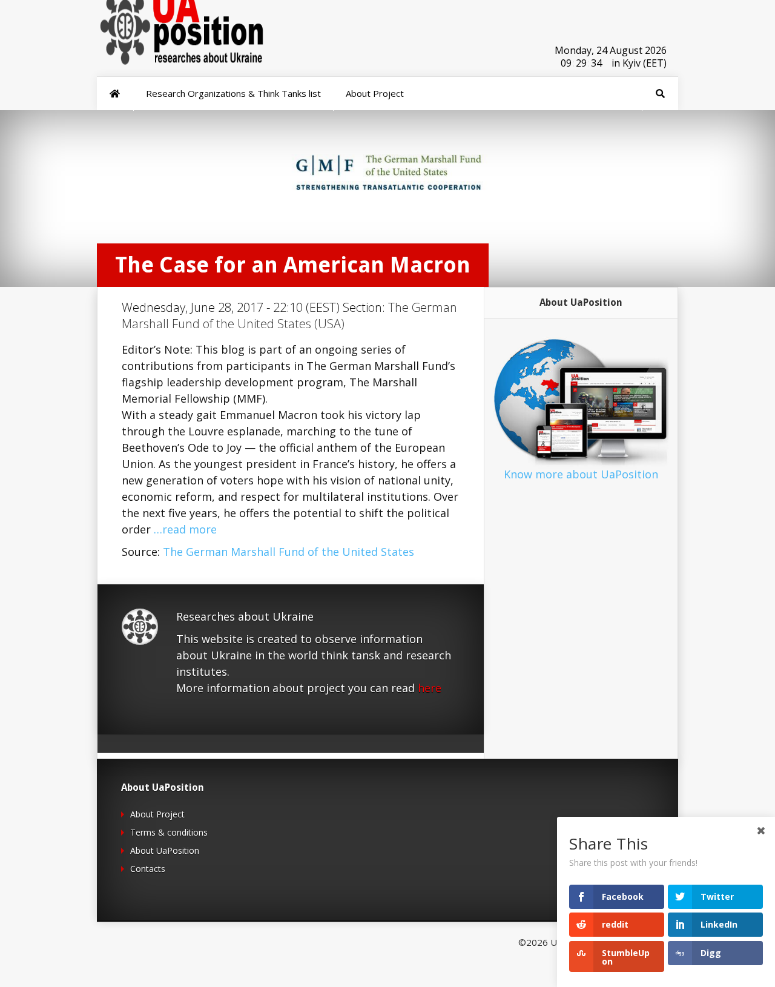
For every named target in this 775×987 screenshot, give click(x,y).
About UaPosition (164, 850)
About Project (157, 814)
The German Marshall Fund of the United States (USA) (289, 315)
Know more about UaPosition (581, 474)
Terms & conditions (169, 832)
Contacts (147, 868)
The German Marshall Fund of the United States (288, 551)
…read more (185, 529)
